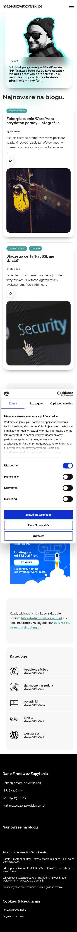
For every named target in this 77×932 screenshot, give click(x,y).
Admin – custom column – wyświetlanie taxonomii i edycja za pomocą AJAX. (38, 860)
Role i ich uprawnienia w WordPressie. (25, 852)
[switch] (68, 477)
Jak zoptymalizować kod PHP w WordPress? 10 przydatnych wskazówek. (38, 870)
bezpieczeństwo (17, 110)
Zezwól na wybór (38, 525)
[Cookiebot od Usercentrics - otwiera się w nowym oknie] (57, 393)
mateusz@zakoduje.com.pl (27, 805)
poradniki (35, 248)
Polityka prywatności (15, 909)
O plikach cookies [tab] (61, 403)
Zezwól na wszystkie (38, 514)
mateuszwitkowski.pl (22, 6)
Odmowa (38, 535)
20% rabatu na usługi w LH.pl (41, 618)
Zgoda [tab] (13, 403)
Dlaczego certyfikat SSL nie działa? (30, 258)
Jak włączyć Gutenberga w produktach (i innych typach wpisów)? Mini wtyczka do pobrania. (35, 879)
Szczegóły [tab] (36, 403)
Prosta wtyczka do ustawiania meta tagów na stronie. (33, 887)
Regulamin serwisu (14, 916)
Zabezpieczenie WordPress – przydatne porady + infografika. (33, 121)
